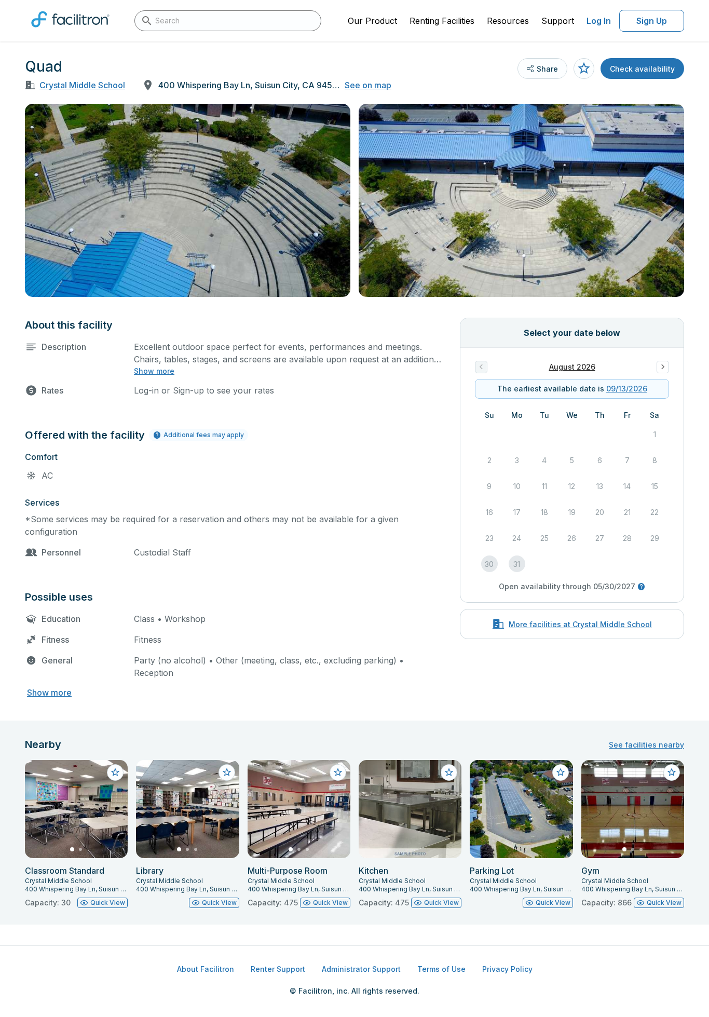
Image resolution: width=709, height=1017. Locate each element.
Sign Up (651, 21)
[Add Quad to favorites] (584, 68)
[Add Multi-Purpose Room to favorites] (338, 772)
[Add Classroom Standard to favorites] (115, 772)
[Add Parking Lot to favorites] (560, 772)
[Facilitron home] (70, 30)
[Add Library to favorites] (227, 772)
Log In (599, 21)
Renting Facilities (442, 21)
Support (557, 21)
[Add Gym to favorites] (671, 772)
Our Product (372, 21)
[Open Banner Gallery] (187, 200)
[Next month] (663, 367)
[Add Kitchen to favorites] (449, 772)
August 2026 (572, 366)
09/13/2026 (626, 388)
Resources (508, 21)
